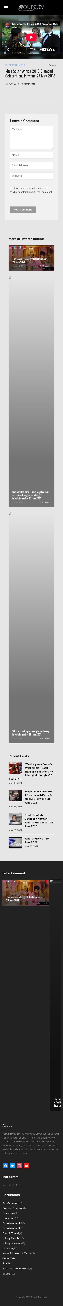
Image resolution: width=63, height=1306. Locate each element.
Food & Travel (10, 1233)
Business (7, 1213)
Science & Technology (15, 1268)
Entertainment (15, 65)
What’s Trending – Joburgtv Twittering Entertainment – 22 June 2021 (30, 733)
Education (8, 1218)
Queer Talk (8, 1258)
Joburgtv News (11, 1243)
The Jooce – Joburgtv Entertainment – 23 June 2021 (30, 260)
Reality (6, 1263)
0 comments (28, 83)
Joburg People (10, 1238)
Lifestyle (7, 1248)
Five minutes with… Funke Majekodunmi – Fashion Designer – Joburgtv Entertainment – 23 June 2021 (30, 495)
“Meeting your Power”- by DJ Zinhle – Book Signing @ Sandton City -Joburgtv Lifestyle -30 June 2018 (31, 772)
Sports (6, 1273)
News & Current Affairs (16, 1253)
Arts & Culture (10, 1203)
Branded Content (12, 1208)
